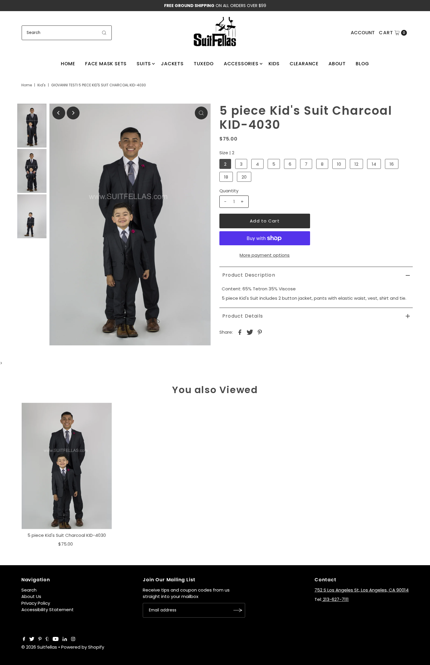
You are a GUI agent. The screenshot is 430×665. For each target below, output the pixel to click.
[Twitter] (31, 639)
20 (244, 177)
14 (374, 164)
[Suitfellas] (215, 32)
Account (363, 32)
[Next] (73, 113)
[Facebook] (24, 639)
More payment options (265, 255)
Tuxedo (204, 63)
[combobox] (67, 32)
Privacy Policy (35, 603)
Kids (274, 63)
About (337, 63)
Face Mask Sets (106, 63)
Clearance (304, 63)
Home (68, 63)
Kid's (41, 85)
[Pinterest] (40, 639)
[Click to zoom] (201, 113)
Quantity (228, 191)
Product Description (248, 275)
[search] (104, 32)
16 (392, 164)
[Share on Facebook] (239, 332)
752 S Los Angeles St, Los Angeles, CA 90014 (361, 590)
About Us (31, 596)
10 (339, 164)
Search (29, 590)
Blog (362, 63)
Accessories (241, 63)
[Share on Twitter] (249, 332)
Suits (144, 63)
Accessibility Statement (47, 609)
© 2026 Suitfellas (39, 647)
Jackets (172, 63)
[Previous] (58, 113)
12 (356, 164)
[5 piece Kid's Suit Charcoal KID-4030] (67, 466)
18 (226, 177)
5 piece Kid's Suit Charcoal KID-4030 (66, 535)
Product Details (242, 316)
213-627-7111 (335, 599)
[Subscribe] (238, 610)
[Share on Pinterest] (259, 332)
